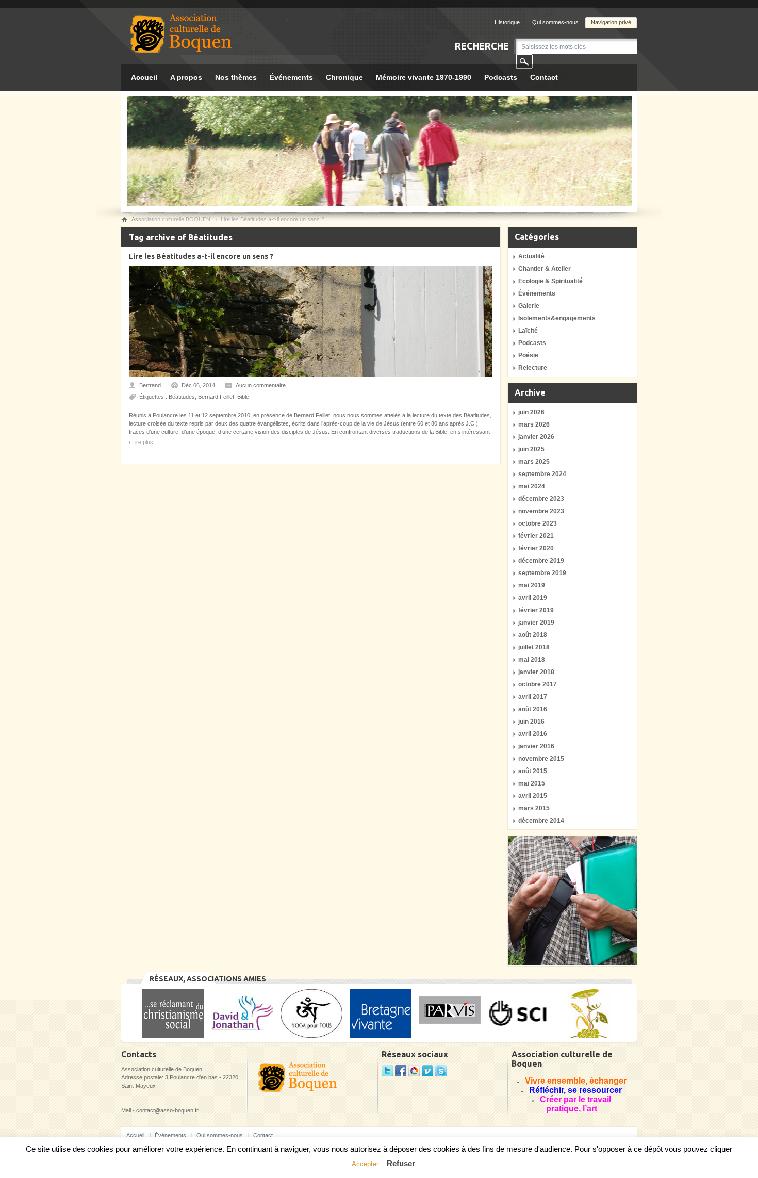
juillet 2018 (534, 647)
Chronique (344, 77)
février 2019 (536, 610)
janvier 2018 (536, 672)
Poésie (528, 355)
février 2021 (536, 535)
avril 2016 (532, 734)
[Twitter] (387, 1074)
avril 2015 (532, 795)
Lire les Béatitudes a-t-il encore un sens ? (201, 256)
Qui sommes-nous (555, 22)
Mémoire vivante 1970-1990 (423, 77)
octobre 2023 (537, 523)
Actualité (531, 256)
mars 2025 (534, 461)
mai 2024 (531, 486)
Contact (544, 77)
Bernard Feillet (216, 397)
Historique (507, 22)
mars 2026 (534, 424)
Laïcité (528, 330)
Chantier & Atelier (544, 268)
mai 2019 (531, 585)
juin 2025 (531, 449)
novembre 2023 (541, 511)
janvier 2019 (536, 622)
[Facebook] (400, 1074)
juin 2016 (531, 721)
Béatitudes (182, 397)
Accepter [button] (365, 1164)
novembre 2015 (541, 758)
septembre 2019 (542, 573)
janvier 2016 (536, 746)
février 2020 (536, 548)
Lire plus (142, 442)
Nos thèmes (236, 77)
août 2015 (532, 771)
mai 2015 (531, 783)
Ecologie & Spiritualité (550, 281)
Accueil (144, 77)
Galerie (528, 305)
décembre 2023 (541, 498)
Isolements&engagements (557, 318)
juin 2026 (531, 412)
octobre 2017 (537, 684)
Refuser (401, 1163)
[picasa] (414, 1074)
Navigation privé (611, 22)
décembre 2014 (541, 820)
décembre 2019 (541, 560)
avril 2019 (532, 597)
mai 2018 (531, 659)
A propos (186, 77)
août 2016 (532, 709)
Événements (291, 77)
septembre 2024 (542, 474)
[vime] (427, 1074)
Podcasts (500, 77)
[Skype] (441, 1074)
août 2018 (532, 635)
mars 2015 (534, 808)
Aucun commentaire (261, 385)
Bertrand (150, 385)
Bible (243, 397)
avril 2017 (532, 696)
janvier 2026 (536, 436)
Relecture (532, 367)
